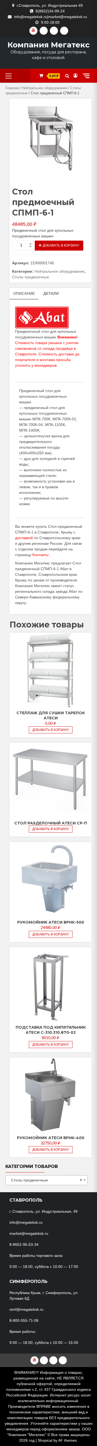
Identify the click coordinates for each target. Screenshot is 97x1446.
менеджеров (45, 365)
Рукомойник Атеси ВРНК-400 (50, 1137)
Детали (51, 293)
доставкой (24, 538)
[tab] (24, 293)
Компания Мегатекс (49, 44)
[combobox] (46, 1180)
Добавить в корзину (61, 245)
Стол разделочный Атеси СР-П (50, 823)
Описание (24, 293)
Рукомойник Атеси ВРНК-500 (50, 922)
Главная (12, 88)
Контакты (40, 555)
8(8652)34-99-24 (50, 11)
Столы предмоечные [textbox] (45, 1180)
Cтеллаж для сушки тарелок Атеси (50, 715)
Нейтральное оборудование (44, 88)
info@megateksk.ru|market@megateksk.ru (50, 17)
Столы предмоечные (30, 277)
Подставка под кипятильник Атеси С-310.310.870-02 (51, 1030)
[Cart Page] (41, 75)
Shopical (45, 1440)
